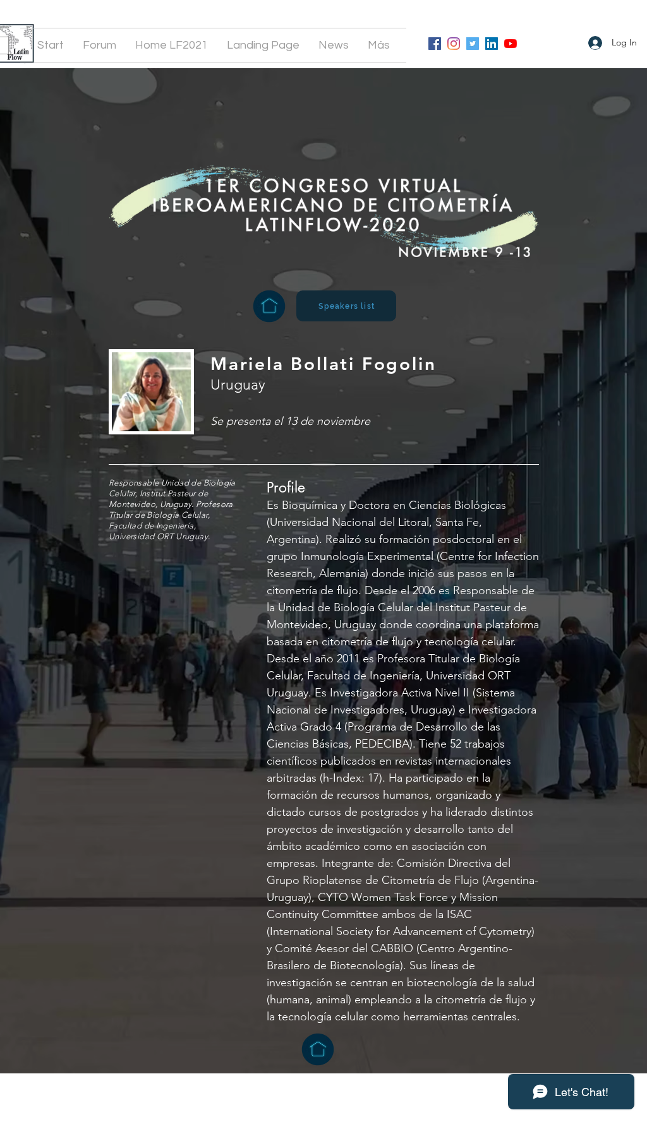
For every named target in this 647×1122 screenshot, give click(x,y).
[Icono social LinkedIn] (491, 43)
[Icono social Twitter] (472, 43)
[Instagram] (453, 43)
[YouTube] (510, 43)
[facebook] (434, 43)
